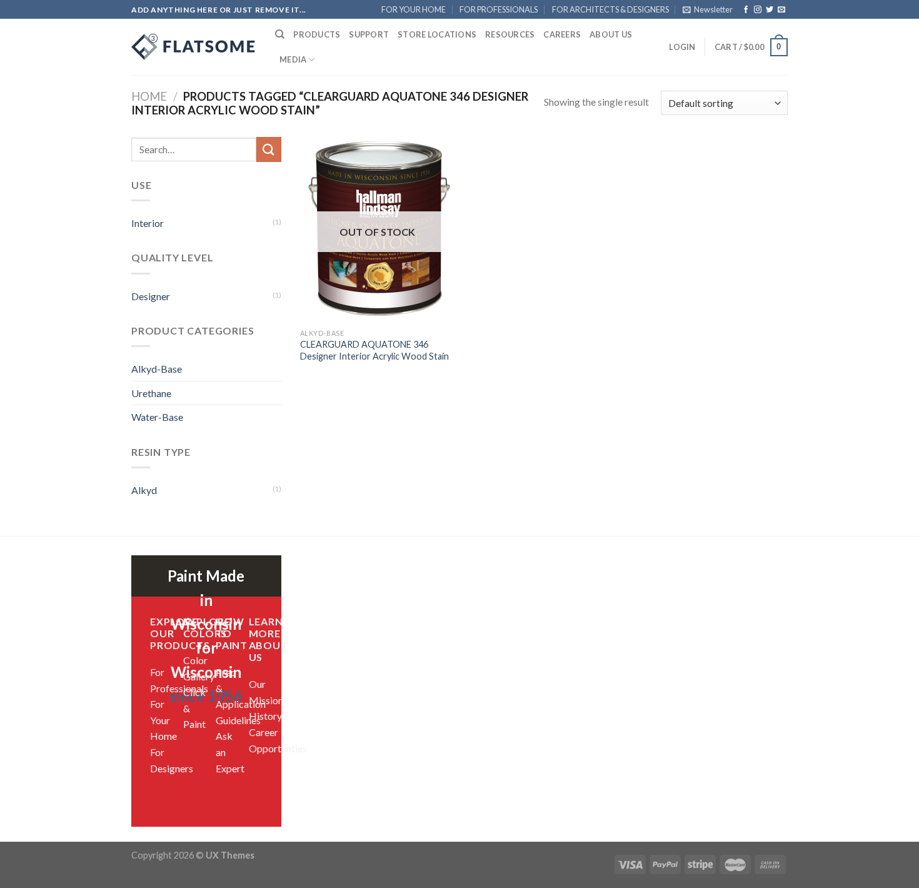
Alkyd (144, 490)
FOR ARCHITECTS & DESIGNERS (610, 9)
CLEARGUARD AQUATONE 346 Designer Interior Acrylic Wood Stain (374, 350)
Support (369, 34)
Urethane (151, 393)
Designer (150, 296)
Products (316, 34)
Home (149, 96)
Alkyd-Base (156, 369)
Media (292, 59)
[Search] (279, 34)
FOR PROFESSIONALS (499, 9)
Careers (562, 34)
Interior (147, 223)
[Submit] (268, 149)
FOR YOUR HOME (413, 9)
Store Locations (437, 34)
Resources (510, 34)
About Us (611, 34)
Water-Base (157, 417)
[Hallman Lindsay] (193, 47)
